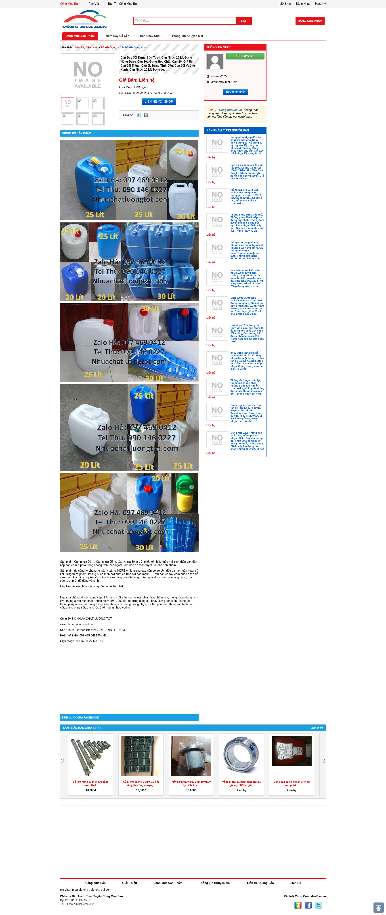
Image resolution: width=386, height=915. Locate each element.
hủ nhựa (162, 597)
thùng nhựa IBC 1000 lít (110, 600)
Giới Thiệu (129, 883)
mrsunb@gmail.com (223, 82)
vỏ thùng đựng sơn (96, 604)
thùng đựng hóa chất (79, 600)
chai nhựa (149, 597)
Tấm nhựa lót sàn (115, 597)
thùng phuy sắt (75, 607)
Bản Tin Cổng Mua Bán (123, 3)
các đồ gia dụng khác (133, 47)
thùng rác (184, 600)
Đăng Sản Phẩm (310, 21)
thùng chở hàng (120, 604)
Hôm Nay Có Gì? (117, 36)
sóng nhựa (139, 604)
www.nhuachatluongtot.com (77, 624)
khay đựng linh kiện (164, 600)
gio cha (64, 889)
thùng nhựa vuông (118, 607)
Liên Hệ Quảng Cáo (260, 883)
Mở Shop (285, 3)
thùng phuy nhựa (71, 604)
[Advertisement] (129, 676)
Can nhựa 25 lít (106, 561)
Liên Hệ (295, 883)
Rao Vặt (93, 3)
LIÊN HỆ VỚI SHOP (159, 101)
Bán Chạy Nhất (150, 36)
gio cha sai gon (100, 889)
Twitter (139, 115)
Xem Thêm (317, 727)
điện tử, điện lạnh (86, 47)
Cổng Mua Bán (69, 3)
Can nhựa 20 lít (84, 561)
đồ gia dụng (108, 47)
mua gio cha (80, 889)
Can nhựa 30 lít (128, 561)
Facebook (308, 905)
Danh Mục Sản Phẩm (80, 36)
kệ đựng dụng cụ (138, 600)
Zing (146, 115)
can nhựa (134, 597)
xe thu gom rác (158, 604)
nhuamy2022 (218, 76)
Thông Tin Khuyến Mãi (187, 36)
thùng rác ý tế (96, 607)
